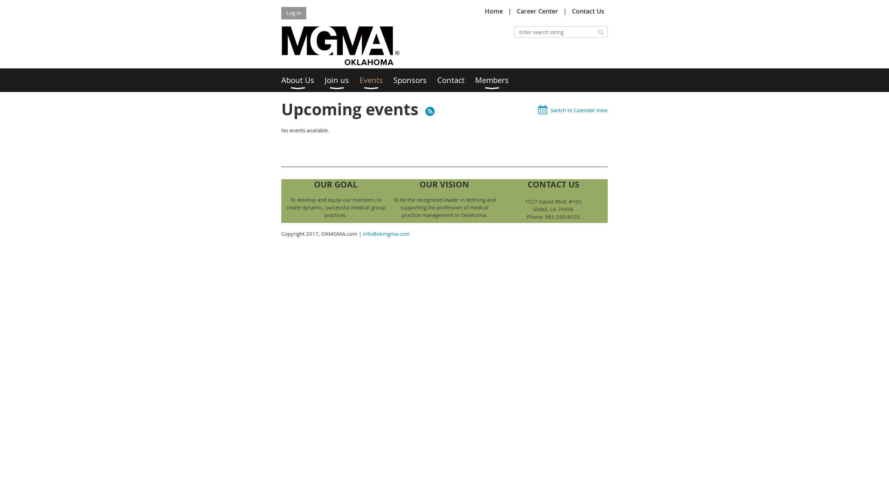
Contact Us (588, 11)
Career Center (537, 11)
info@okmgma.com (386, 233)
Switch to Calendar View (579, 110)
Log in (293, 12)
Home (494, 11)
